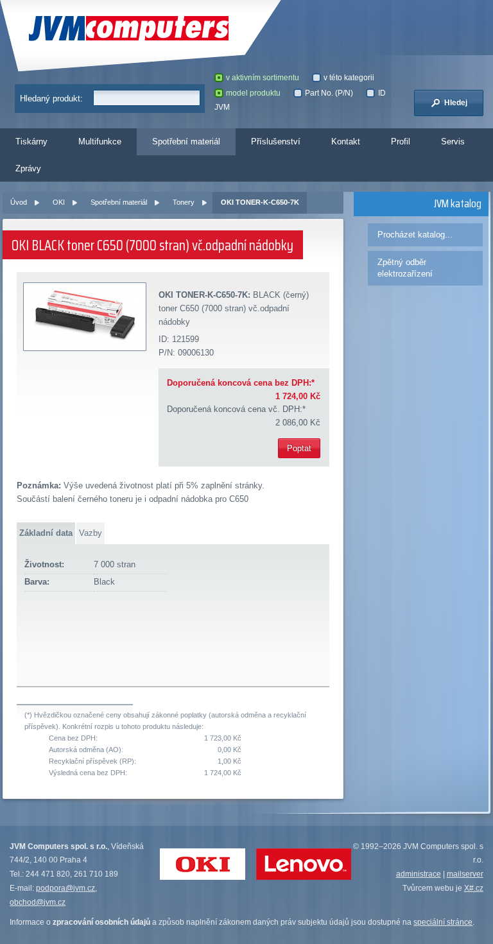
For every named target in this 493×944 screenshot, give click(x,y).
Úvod (18, 202)
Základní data (46, 533)
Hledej (454, 102)
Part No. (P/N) (329, 93)
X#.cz (473, 888)
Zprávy (28, 168)
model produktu (253, 93)
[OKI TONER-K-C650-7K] (85, 317)
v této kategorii (349, 77)
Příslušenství (275, 141)
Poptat (299, 448)
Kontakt (345, 141)
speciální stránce (442, 922)
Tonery (184, 202)
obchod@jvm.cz (37, 902)
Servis (453, 141)
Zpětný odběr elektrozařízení (405, 268)
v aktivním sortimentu (262, 77)
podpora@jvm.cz (65, 888)
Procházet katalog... (415, 234)
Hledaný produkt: (51, 98)
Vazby (90, 533)
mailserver (465, 874)
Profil (400, 141)
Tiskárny (31, 141)
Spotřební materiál (186, 141)
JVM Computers (97, 29)
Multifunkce (99, 141)
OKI (59, 202)
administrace (418, 874)
